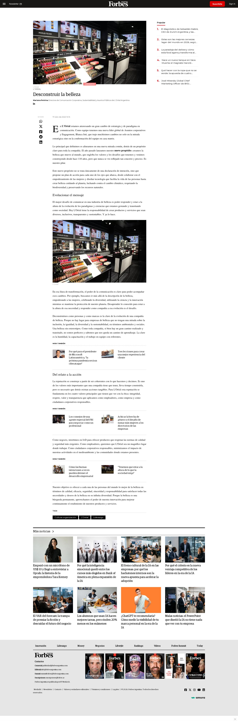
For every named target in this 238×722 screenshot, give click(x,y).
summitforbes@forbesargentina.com (55, 674)
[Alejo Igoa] (135, 666)
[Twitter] (40, 126)
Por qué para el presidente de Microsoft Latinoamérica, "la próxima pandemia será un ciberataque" (83, 358)
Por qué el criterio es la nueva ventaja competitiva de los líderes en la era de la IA (183, 569)
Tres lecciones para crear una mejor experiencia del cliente (131, 355)
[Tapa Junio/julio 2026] (95, 666)
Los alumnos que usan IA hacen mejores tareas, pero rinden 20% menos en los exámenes (97, 620)
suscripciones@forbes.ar (55, 678)
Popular (161, 22)
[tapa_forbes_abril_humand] (115, 666)
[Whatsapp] (40, 121)
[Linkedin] (40, 142)
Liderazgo (98, 517)
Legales (116, 689)
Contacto (58, 689)
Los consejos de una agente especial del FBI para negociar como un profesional (81, 421)
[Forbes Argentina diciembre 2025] (155, 666)
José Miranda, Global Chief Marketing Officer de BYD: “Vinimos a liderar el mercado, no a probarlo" (179, 82)
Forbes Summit (178, 646)
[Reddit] (40, 137)
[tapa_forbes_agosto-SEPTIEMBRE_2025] (195, 666)
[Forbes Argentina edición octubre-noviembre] (175, 666)
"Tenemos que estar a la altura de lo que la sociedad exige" (130, 470)
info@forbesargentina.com (51, 670)
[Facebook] (40, 132)
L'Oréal (84, 517)
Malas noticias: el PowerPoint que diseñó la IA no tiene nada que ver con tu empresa (183, 620)
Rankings (138, 646)
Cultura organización (65, 517)
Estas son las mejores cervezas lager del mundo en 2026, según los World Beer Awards (179, 41)
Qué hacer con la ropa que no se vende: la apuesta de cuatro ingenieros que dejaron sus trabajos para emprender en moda (179, 72)
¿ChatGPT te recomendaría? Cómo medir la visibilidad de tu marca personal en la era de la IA (140, 622)
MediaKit (37, 689)
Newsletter (47, 689)
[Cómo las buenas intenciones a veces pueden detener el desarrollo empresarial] (59, 469)
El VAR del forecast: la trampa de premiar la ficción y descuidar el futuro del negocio (52, 620)
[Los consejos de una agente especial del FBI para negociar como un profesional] (59, 419)
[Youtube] (199, 690)
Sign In (232, 4)
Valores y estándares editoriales (76, 689)
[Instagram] (194, 690)
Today (200, 646)
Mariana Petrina (40, 100)
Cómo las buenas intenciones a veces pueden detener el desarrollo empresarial (81, 471)
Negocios (100, 646)
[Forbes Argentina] (119, 3)
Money (81, 646)
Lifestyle (119, 646)
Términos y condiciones (100, 689)
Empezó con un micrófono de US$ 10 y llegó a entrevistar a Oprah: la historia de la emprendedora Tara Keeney (51, 571)
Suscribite (217, 4)
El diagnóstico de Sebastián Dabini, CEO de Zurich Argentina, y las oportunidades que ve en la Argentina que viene (179, 30)
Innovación (40, 646)
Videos (157, 646)
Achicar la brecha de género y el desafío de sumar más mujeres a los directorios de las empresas (131, 423)
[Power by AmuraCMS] (198, 697)
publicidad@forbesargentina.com (55, 666)
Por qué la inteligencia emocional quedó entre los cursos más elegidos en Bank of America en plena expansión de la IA (96, 573)
